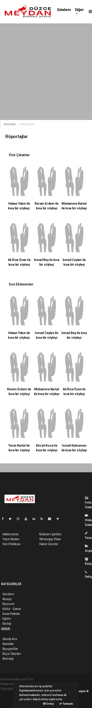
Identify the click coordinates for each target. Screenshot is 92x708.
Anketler (8, 644)
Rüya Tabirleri (11, 653)
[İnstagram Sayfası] (20, 519)
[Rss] (43, 519)
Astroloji (8, 658)
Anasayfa (10, 124)
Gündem (64, 10)
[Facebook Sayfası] (4, 519)
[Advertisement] (46, 72)
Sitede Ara (9, 639)
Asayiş (7, 599)
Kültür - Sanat (11, 609)
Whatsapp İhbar (50, 539)
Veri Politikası (11, 544)
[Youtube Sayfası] (28, 519)
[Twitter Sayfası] (12, 519)
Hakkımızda (10, 534)
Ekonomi (8, 604)
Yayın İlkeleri (10, 539)
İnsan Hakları (11, 614)
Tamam (67, 703)
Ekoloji (6, 623)
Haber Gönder (48, 544)
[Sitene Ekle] (59, 519)
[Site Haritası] (51, 519)
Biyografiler (10, 649)
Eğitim (6, 618)
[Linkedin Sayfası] (36, 519)
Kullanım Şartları (50, 534)
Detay (50, 703)
